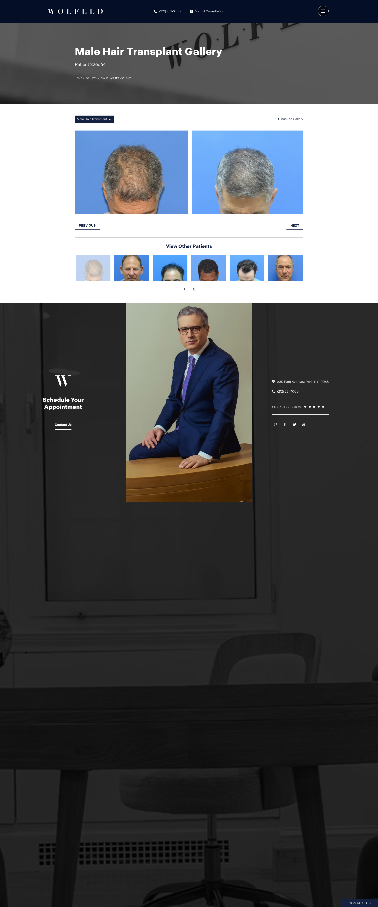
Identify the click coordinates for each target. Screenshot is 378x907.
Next (294, 225)
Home (78, 78)
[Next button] (194, 288)
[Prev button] (184, 288)
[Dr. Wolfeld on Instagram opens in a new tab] (275, 424)
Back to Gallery (291, 119)
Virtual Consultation (209, 11)
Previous (87, 225)
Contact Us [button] (360, 903)
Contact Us (63, 425)
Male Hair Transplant (116, 78)
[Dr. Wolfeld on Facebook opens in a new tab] (285, 424)
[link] (170, 11)
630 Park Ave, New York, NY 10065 (303, 382)
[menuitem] (275, 424)
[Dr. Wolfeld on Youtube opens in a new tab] (304, 424)
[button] (323, 11)
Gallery (91, 78)
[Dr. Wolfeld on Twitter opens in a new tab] (294, 424)
